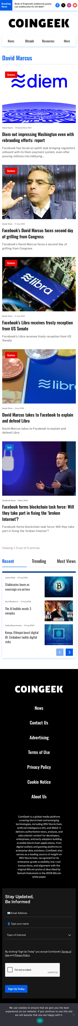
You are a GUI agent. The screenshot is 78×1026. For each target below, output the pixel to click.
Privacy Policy (39, 767)
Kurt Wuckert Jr (12, 601)
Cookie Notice (39, 782)
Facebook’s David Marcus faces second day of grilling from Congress (37, 233)
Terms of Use (39, 752)
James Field (10, 577)
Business (11, 74)
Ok (40, 1020)
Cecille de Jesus (9, 500)
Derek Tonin (7, 224)
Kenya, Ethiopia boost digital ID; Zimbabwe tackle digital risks (21, 637)
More (67, 41)
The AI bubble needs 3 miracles (18, 611)
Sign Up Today (16, 989)
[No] (73, 1014)
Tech (9, 447)
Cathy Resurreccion (13, 625)
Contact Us (39, 723)
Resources (48, 41)
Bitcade (29, 41)
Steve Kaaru (7, 128)
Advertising (39, 737)
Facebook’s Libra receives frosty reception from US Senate (37, 325)
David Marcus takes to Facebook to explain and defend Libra (37, 418)
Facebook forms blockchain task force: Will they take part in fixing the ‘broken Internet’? (38, 513)
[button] (59, 652)
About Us (39, 796)
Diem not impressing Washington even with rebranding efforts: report (38, 137)
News (11, 41)
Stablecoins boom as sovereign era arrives (17, 587)
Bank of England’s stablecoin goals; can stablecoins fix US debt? (33, 5)
